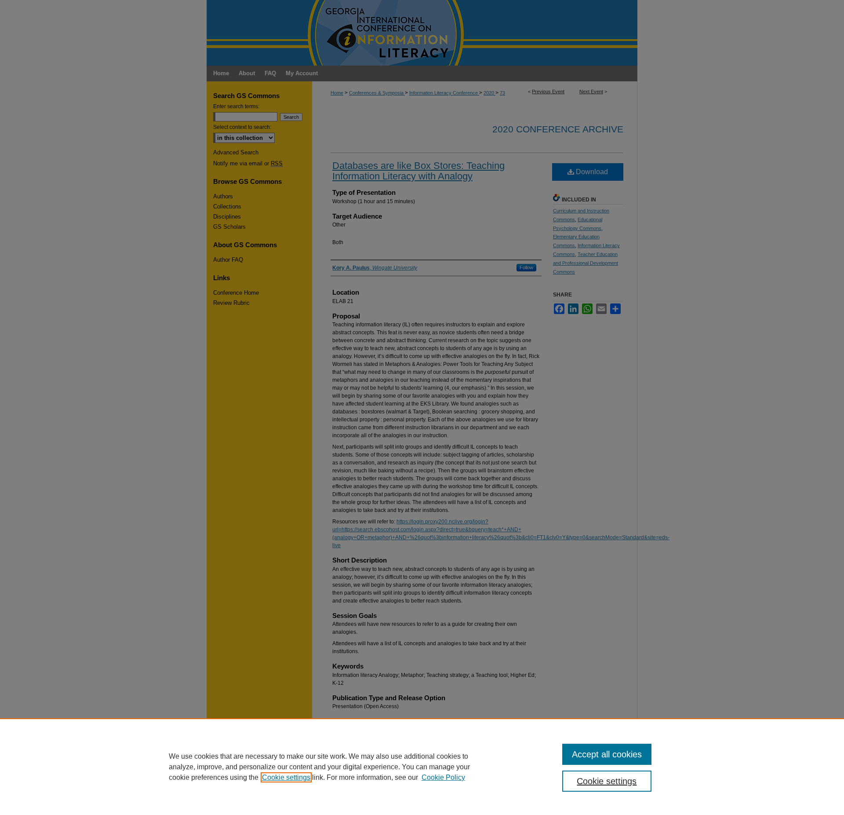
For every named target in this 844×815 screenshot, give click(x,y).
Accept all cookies (607, 754)
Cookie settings (286, 777)
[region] (422, 766)
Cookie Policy (443, 777)
